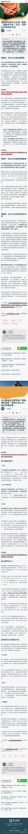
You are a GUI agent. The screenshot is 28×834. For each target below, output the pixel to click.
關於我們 (11, 830)
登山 (10, 756)
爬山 (16, 756)
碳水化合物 (5, 323)
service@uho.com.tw (17, 825)
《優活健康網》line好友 (12, 313)
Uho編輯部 (8, 31)
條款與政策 (17, 830)
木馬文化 (23, 756)
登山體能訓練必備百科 (15, 740)
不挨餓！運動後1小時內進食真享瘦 (10, 370)
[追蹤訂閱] (16, 34)
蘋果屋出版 (15, 323)
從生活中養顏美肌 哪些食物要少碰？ (11, 374)
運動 (20, 320)
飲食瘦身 (13, 320)
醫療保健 (5, 320)
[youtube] (15, 828)
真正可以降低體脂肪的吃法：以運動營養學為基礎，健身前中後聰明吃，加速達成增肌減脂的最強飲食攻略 (14, 305)
